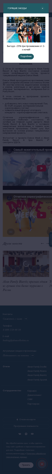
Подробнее (26, 56)
